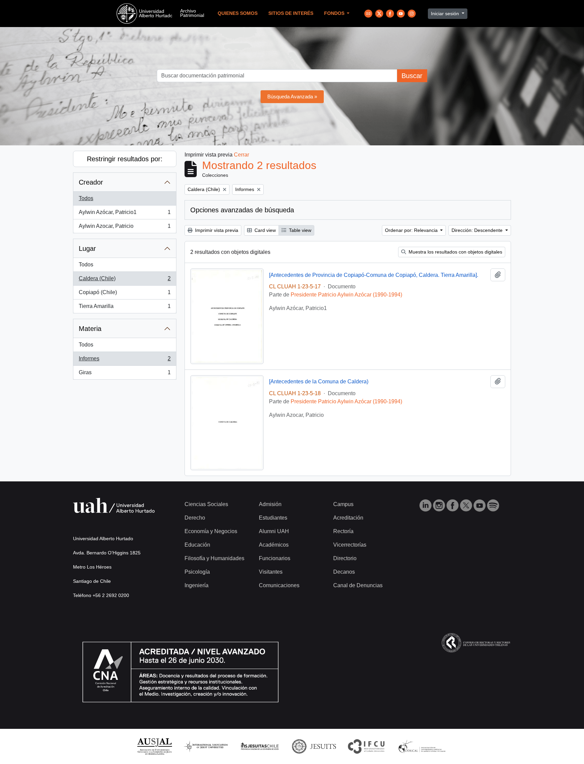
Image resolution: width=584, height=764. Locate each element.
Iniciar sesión (445, 13)
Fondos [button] (335, 13)
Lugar (87, 248)
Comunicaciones (279, 585)
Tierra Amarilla (124, 308)
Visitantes (271, 572)
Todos (86, 198)
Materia (90, 328)
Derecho (195, 518)
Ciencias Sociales (206, 504)
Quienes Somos (238, 13)
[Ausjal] (154, 746)
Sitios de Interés (290, 13)
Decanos (344, 572)
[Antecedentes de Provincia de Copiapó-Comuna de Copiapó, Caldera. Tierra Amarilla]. (373, 275)
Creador (91, 182)
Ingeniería (197, 585)
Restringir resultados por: (125, 159)
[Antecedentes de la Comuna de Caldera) (318, 381)
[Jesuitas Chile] (260, 746)
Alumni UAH (274, 531)
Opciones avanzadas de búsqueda (242, 210)
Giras (124, 374)
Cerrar (241, 155)
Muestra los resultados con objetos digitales (454, 252)
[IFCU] (366, 746)
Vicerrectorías (349, 545)
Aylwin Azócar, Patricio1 (124, 214)
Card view (264, 230)
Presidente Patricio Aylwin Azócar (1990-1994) (346, 294)
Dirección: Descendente (478, 230)
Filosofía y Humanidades (214, 558)
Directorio (345, 558)
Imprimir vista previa (216, 230)
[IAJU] (206, 746)
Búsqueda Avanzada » (292, 96)
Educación (197, 545)
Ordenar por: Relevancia (412, 230)
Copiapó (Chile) (124, 294)
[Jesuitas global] (314, 746)
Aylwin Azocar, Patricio (124, 228)
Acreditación (348, 518)
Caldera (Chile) (124, 280)
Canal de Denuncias (358, 585)
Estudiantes (273, 518)
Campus (343, 504)
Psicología (197, 572)
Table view (299, 230)
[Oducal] (423, 746)
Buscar (412, 75)
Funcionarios (274, 558)
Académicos (274, 545)
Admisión (270, 504)
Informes (124, 360)
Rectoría (343, 531)
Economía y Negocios (211, 531)
